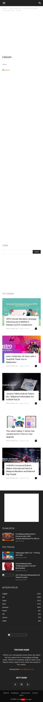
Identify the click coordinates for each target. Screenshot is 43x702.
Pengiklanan (15, 693)
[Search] (40, 3)
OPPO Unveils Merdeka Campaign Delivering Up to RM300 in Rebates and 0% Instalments (21, 322)
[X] (27, 684)
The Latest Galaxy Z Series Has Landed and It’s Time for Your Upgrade (20, 434)
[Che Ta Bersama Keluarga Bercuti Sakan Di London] (8, 578)
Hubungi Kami (25, 693)
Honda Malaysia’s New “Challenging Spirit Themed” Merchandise (26, 566)
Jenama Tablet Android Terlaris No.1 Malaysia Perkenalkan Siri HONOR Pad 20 (20, 396)
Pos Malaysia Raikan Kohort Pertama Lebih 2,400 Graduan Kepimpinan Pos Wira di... (28, 536)
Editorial (6, 693)
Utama (4, 8)
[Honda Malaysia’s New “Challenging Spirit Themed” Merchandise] (8, 566)
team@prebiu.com (27, 669)
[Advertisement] (21, 34)
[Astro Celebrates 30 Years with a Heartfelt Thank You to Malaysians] (21, 349)
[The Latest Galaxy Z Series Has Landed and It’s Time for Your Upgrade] (21, 424)
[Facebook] (15, 684)
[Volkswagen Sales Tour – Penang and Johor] (8, 555)
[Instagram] (21, 684)
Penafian (35, 693)
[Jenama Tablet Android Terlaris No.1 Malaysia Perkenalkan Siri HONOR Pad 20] (21, 386)
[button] (4, 3)
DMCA (21, 695)
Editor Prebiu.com (12, 328)
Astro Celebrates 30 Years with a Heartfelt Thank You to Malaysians (21, 359)
